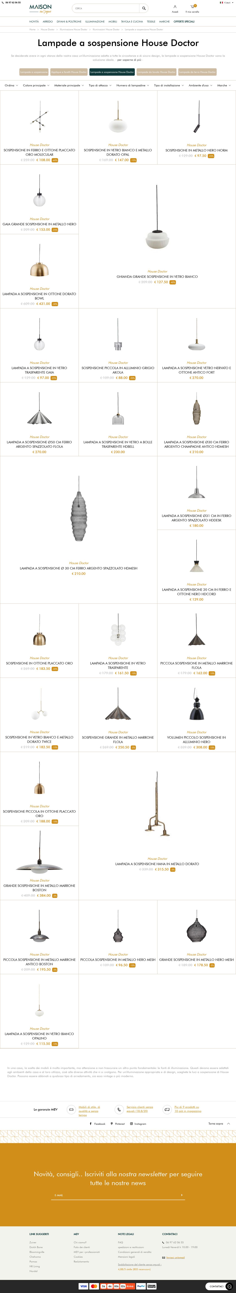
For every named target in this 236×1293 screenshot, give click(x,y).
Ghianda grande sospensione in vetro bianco (157, 277)
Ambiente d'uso (199, 85)
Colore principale (34, 85)
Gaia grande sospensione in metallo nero (39, 224)
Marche (164, 21)
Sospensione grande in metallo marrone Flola (118, 740)
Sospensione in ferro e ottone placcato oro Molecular (39, 152)
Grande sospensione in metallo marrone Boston (39, 888)
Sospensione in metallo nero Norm (197, 150)
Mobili (113, 21)
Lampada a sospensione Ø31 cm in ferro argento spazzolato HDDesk (196, 518)
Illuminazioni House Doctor (106, 29)
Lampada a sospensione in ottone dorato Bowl (39, 296)
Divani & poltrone (69, 21)
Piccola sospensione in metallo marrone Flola (196, 665)
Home (32, 29)
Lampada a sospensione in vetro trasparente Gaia (39, 370)
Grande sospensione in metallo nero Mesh (196, 960)
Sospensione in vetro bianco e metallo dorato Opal (118, 152)
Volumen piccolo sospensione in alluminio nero (196, 740)
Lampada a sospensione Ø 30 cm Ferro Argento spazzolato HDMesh (78, 568)
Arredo (48, 21)
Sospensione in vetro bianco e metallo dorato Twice (39, 739)
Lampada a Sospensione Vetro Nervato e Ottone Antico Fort (196, 370)
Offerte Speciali (184, 21)
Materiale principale (67, 85)
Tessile (151, 21)
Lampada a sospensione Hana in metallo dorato (157, 864)
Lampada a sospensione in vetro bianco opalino (39, 1036)
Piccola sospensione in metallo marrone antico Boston (39, 962)
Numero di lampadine (131, 85)
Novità (34, 21)
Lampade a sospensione (34, 72)
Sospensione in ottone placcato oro (39, 663)
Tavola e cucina (132, 21)
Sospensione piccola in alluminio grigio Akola (118, 370)
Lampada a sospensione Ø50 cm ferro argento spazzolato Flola (39, 444)
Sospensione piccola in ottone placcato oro (39, 814)
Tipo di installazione (167, 85)
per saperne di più (129, 59)
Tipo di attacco (98, 85)
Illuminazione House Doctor (73, 29)
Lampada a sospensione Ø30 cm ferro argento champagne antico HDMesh (196, 444)
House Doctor (47, 29)
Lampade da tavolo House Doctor (157, 72)
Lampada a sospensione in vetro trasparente (118, 665)
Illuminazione (95, 21)
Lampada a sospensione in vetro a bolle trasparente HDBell (118, 444)
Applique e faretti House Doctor (69, 72)
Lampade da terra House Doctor (197, 72)
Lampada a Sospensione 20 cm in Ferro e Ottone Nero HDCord (196, 592)
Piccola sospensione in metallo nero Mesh (117, 960)
